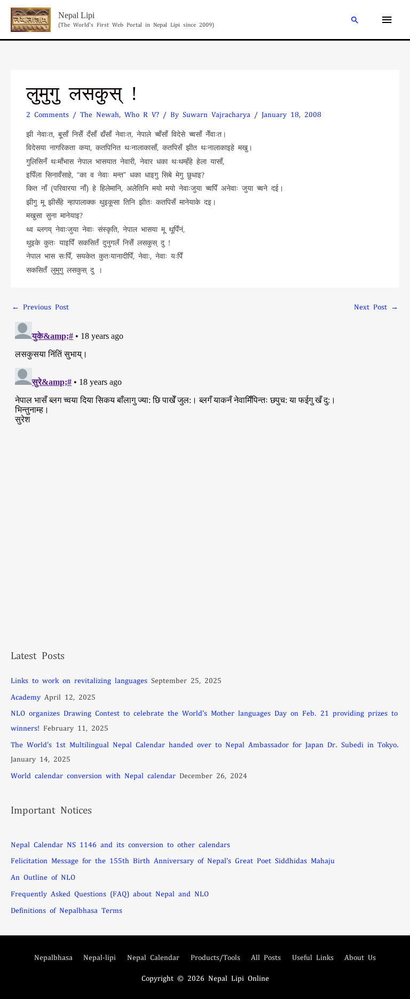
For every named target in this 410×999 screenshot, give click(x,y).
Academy (26, 697)
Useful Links (313, 957)
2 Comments (47, 114)
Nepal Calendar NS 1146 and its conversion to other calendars (120, 844)
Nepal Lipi (76, 15)
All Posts (266, 957)
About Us (360, 957)
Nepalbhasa (53, 957)
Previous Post (40, 306)
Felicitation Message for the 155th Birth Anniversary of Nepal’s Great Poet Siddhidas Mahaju (173, 860)
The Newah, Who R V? (119, 114)
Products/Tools (215, 957)
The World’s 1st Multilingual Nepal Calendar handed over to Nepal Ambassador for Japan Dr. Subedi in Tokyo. (205, 744)
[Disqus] (205, 451)
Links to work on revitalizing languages (79, 680)
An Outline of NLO (43, 877)
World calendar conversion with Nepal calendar (93, 775)
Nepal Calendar (153, 957)
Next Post (376, 306)
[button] (355, 20)
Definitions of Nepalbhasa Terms (66, 910)
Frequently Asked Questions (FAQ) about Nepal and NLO (110, 893)
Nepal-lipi (99, 957)
